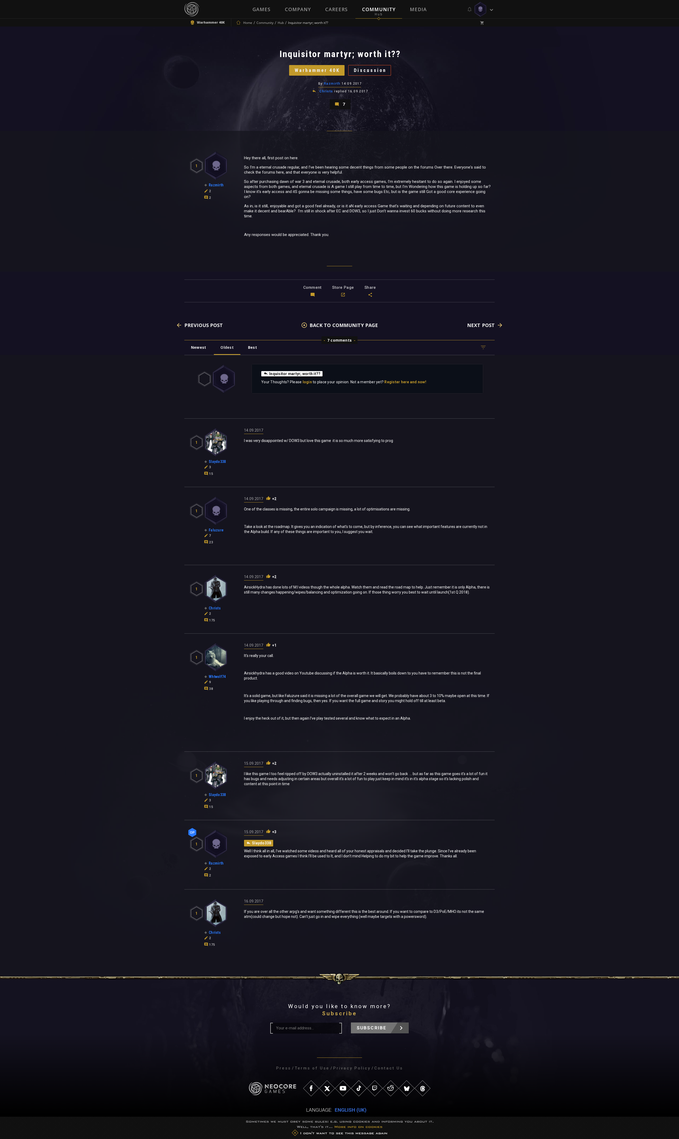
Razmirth (332, 83)
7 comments (339, 340)
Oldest (226, 347)
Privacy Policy (352, 1068)
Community (378, 9)
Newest (198, 347)
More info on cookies (358, 1127)
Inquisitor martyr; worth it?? (294, 374)
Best (252, 347)
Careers (336, 9)
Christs (326, 91)
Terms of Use (312, 1068)
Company (298, 9)
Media (418, 9)
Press (283, 1068)
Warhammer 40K (317, 70)
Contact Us (388, 1068)
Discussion (370, 70)
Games (262, 9)
